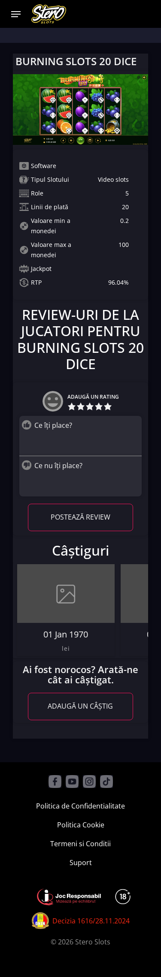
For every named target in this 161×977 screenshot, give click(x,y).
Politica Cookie (80, 825)
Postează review (80, 517)
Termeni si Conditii (80, 843)
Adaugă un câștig (80, 706)
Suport (81, 862)
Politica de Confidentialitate (80, 806)
